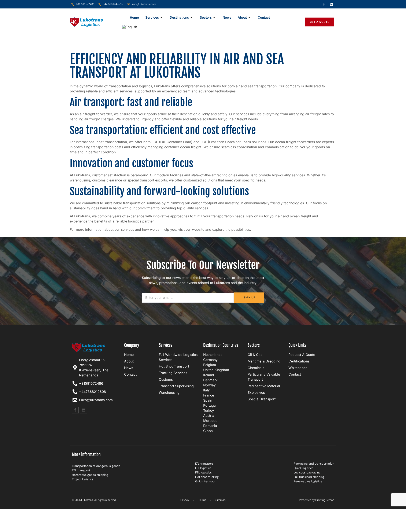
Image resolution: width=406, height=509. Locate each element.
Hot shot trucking (207, 477)
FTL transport (81, 470)
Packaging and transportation (314, 463)
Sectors (206, 17)
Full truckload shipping (309, 477)
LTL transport (204, 463)
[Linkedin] (331, 4)
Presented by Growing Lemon (316, 500)
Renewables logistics (308, 481)
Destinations (179, 17)
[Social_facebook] (324, 4)
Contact (264, 17)
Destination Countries (220, 345)
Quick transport (206, 481)
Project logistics (82, 479)
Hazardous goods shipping (90, 475)
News (227, 17)
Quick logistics (303, 468)
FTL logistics (203, 472)
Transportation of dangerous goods (96, 466)
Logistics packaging (307, 472)
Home (134, 17)
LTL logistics (203, 468)
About (242, 17)
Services (152, 17)
